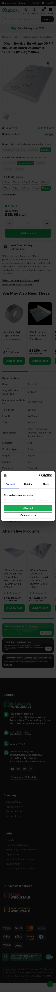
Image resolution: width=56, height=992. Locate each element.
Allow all (28, 508)
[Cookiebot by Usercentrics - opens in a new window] (39, 476)
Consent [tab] (10, 484)
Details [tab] (28, 484)
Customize (26, 515)
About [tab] (45, 484)
